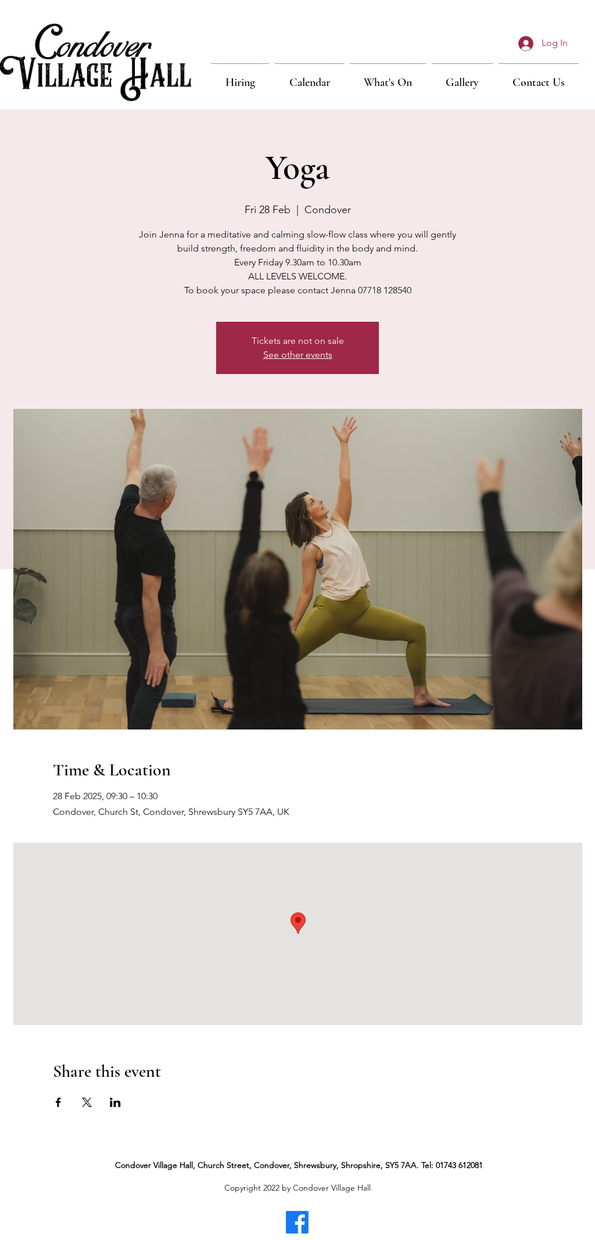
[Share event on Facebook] (58, 1102)
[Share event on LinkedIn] (115, 1102)
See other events (297, 354)
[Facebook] (297, 1222)
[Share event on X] (86, 1102)
